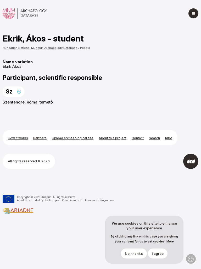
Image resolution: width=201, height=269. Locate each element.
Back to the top (19, 91)
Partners (40, 138)
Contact (138, 138)
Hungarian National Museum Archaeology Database (40, 48)
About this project (112, 138)
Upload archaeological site (72, 138)
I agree (158, 253)
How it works (18, 138)
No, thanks (134, 253)
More (170, 241)
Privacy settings (191, 259)
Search (154, 138)
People (85, 48)
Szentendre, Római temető (28, 102)
